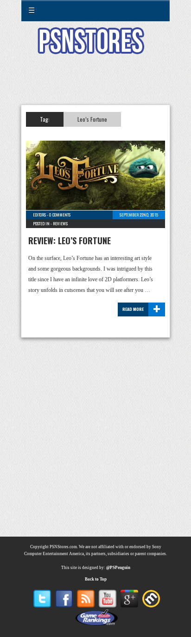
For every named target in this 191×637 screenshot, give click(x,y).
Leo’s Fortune (92, 119)
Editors (39, 214)
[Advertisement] (95, 85)
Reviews (60, 223)
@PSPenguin (118, 567)
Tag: (45, 119)
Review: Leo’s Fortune (69, 241)
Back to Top (96, 579)
